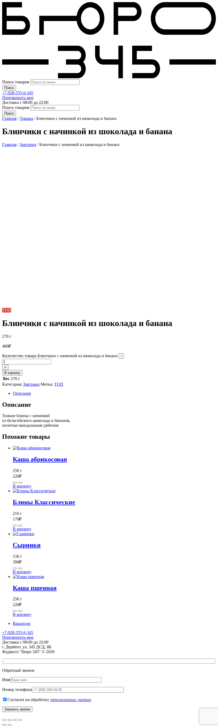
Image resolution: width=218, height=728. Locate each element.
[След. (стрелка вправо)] (9, 725)
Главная (9, 144)
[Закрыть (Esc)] (20, 720)
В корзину (12, 373)
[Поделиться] (15, 720)
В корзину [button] (22, 486)
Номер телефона (17, 689)
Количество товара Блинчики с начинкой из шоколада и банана (60, 355)
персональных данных (70, 699)
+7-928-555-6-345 (17, 93)
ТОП (58, 384)
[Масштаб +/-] (4, 720)
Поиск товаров (16, 82)
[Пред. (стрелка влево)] (4, 725)
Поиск (9, 88)
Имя (6, 679)
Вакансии (22, 623)
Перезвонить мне (17, 97)
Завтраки (28, 144)
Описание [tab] (22, 393)
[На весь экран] (9, 720)
